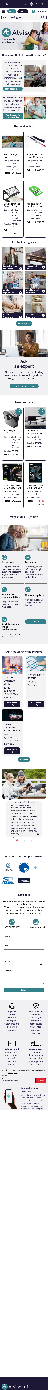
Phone (7, 953)
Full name (8, 936)
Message (8, 970)
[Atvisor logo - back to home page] (39, 11)
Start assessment (12, 89)
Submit (24, 990)
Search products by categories (13, 116)
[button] (6, 4)
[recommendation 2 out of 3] (25, 841)
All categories (24, 323)
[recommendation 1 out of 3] (16, 841)
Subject (7, 961)
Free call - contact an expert (24, 386)
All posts (24, 759)
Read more (12, 702)
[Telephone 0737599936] (26, 3)
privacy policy (13, 1073)
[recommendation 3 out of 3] (32, 841)
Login (11, 11)
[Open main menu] (3, 11)
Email (6, 945)
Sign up (23, 11)
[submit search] (42, 17)
